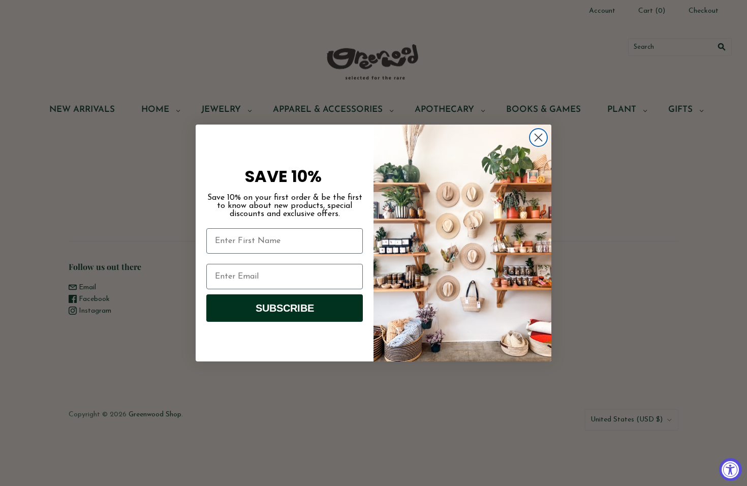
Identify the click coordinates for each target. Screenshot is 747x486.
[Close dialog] (538, 137)
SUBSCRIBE (285, 308)
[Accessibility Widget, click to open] (730, 469)
